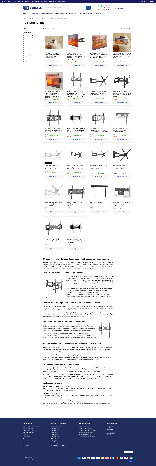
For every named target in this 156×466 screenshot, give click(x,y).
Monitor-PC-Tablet (71, 13)
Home (24, 13)
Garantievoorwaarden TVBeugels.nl (87, 439)
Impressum (26, 445)
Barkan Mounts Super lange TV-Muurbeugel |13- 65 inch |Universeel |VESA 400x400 (121, 167)
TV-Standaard (59, 13)
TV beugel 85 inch (55, 441)
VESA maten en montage (85, 434)
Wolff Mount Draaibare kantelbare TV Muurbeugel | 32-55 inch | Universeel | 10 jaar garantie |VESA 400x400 (99, 55)
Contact (25, 443)
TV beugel (69, 313)
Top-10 (98, 13)
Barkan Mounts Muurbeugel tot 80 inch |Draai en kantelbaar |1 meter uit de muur (99, 167)
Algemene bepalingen (28, 432)
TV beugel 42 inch (28, 49)
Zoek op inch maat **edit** (47, 18)
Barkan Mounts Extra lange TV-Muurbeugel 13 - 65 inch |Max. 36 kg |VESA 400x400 (98, 93)
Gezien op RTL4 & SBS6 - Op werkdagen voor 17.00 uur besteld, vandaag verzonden (45, 1)
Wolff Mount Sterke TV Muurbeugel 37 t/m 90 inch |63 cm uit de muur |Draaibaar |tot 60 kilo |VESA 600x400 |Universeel (76, 56)
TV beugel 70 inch (55, 434)
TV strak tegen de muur (97, 266)
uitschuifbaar (107, 357)
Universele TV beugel (56, 426)
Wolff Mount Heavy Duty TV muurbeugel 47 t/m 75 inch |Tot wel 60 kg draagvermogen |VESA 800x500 (122, 94)
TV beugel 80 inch (55, 439)
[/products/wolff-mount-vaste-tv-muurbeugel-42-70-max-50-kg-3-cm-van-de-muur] (99, 118)
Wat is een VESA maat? (84, 426)
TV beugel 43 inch (28, 51)
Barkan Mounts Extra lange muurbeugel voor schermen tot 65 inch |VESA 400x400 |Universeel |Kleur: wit (53, 168)
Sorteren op (46, 28)
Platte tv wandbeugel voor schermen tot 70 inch (97, 203)
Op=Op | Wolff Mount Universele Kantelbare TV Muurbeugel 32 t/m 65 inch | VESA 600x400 (76, 130)
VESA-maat (78, 395)
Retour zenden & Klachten (29, 430)
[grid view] (129, 29)
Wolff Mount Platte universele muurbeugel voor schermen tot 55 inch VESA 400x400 (121, 130)
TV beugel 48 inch (28, 53)
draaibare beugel (83, 294)
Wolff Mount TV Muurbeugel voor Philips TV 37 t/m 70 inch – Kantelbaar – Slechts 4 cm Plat (54, 239)
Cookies (25, 439)
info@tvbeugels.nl (18, 1)
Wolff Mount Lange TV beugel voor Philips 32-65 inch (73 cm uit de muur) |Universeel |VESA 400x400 (76, 168)
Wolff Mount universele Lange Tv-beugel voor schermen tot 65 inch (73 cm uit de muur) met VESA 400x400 (122, 55)
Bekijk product (53, 65)
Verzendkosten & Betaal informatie (31, 426)
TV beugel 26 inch (28, 39)
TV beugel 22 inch (28, 35)
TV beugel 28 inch (28, 43)
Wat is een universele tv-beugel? (86, 432)
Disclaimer (25, 434)
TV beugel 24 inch (28, 37)
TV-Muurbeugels (33, 13)
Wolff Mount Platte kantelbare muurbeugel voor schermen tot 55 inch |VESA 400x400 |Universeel (53, 131)
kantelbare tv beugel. (49, 298)
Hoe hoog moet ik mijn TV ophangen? (88, 430)
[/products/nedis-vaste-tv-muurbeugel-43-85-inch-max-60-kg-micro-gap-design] (122, 192)
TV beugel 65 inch (55, 432)
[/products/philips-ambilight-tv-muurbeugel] (54, 227)
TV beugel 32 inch (28, 45)
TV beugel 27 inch (28, 41)
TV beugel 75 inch (55, 436)
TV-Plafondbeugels (46, 13)
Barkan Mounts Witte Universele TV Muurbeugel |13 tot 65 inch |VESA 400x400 (53, 204)
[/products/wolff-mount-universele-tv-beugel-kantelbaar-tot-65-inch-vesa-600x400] (76, 118)
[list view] (132, 29)
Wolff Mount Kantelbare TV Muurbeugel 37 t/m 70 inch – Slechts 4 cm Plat (75, 204)
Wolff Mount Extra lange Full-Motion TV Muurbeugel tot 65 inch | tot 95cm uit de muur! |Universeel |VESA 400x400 (52, 55)
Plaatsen (25, 441)
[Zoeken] (88, 8)
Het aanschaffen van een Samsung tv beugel (89, 436)
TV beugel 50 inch (28, 57)
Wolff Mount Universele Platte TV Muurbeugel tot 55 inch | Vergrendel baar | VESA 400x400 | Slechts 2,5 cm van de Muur (76, 94)
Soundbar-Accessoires (86, 13)
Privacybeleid (26, 436)
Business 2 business (28, 428)
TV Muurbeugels (55, 443)
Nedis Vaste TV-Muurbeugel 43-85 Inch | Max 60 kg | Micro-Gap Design (122, 204)
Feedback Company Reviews (104, 6)
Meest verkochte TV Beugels (58, 445)
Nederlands (143, 1)
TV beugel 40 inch (28, 47)
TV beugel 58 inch (28, 61)
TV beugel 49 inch (28, 55)
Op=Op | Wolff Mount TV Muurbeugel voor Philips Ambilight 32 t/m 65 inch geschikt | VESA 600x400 (76, 240)
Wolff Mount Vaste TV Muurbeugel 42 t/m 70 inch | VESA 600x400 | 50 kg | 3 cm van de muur (99, 131)
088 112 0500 (7, 1)
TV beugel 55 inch (28, 59)
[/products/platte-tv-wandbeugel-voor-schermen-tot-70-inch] (99, 192)
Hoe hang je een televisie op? (86, 428)
